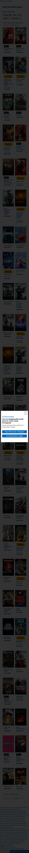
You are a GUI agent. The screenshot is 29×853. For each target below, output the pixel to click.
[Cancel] (25, 413)
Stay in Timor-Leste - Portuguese (14, 432)
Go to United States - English (14, 436)
